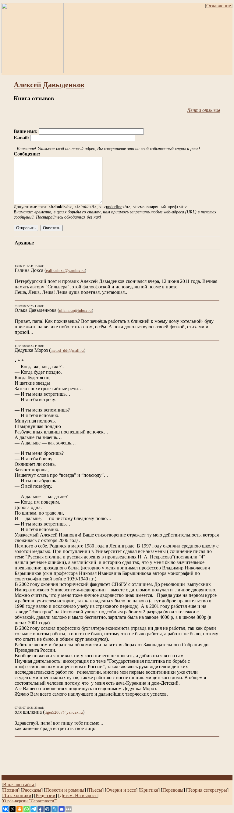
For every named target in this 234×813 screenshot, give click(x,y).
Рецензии (45, 795)
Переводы (172, 790)
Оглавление (218, 5)
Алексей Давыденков (49, 85)
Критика (149, 790)
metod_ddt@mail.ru (67, 350)
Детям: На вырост (78, 795)
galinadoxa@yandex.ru (65, 270)
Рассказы (31, 790)
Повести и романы (64, 790)
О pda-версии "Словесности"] (30, 800)
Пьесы (95, 790)
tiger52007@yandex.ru (63, 712)
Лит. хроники (17, 795)
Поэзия (10, 790)
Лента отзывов (203, 110)
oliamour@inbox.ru (75, 310)
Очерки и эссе (121, 790)
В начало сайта (18, 784)
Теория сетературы (207, 790)
